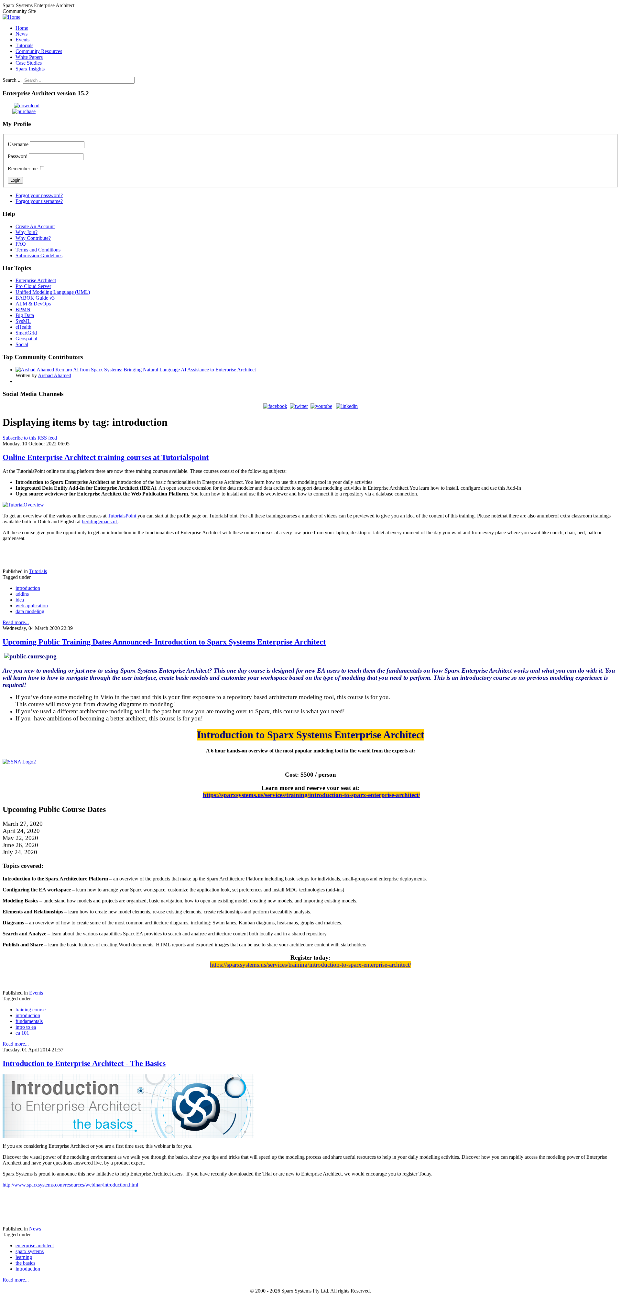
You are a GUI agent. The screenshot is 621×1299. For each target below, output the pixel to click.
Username (18, 144)
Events (36, 993)
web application (32, 605)
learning (24, 1257)
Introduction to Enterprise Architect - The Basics (84, 1063)
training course (31, 1009)
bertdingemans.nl (100, 521)
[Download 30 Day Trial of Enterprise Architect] (21, 105)
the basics (25, 1263)
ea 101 (22, 1033)
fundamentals (29, 1021)
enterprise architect (35, 1245)
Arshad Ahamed (54, 375)
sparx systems (30, 1251)
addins (22, 594)
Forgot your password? (39, 195)
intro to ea (26, 1027)
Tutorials (38, 571)
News (35, 1228)
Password (17, 156)
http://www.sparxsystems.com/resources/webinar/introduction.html (70, 1184)
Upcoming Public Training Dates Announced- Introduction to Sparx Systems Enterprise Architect (164, 642)
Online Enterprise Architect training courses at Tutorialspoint (106, 457)
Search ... (12, 80)
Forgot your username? (39, 201)
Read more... (16, 622)
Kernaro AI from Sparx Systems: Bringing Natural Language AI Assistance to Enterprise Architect (155, 369)
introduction (28, 588)
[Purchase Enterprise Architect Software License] (19, 111)
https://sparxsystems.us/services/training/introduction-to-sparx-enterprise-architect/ (311, 795)
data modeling (30, 611)
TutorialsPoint (122, 515)
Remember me (23, 168)
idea (20, 599)
